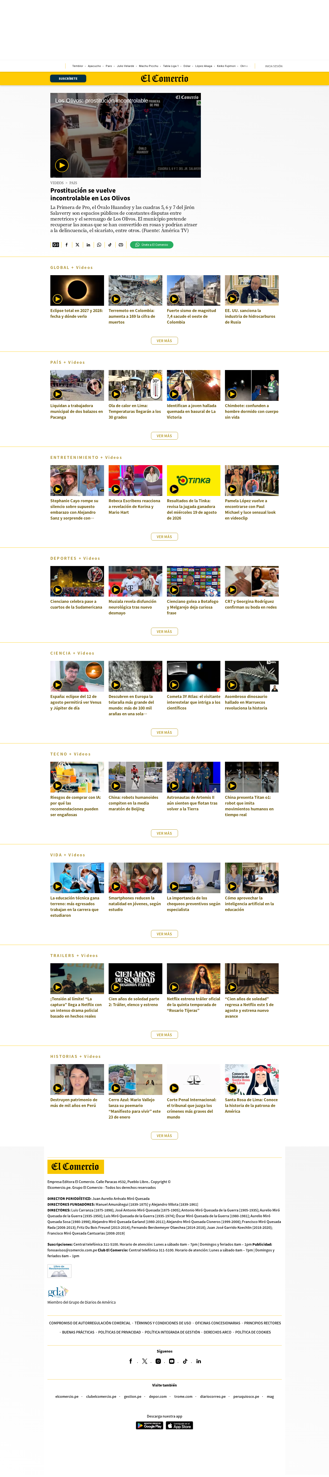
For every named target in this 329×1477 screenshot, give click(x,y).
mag (270, 1396)
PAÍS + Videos (68, 362)
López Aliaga (203, 66)
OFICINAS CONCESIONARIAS (217, 1323)
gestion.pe (132, 1396)
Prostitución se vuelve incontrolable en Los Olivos (90, 194)
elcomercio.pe (67, 1396)
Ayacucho (94, 66)
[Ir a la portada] (75, 1167)
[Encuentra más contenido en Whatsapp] (99, 245)
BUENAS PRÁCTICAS (78, 1332)
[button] (62, 165)
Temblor (77, 66)
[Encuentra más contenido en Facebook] (66, 245)
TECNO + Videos (70, 754)
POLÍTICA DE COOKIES (253, 1332)
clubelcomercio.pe (101, 1396)
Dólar (187, 66)
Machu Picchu (148, 66)
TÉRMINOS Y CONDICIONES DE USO (163, 1323)
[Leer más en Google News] (55, 245)
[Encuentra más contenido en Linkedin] (88, 245)
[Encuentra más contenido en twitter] (77, 245)
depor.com (158, 1396)
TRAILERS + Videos (74, 955)
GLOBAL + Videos (71, 267)
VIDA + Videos (68, 855)
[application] (125, 135)
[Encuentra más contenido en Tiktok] (110, 245)
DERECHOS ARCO (217, 1332)
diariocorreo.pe (213, 1396)
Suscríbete (68, 78)
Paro (109, 66)
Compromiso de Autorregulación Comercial (90, 1323)
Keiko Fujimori (226, 66)
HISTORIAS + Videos (75, 1056)
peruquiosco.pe (246, 1396)
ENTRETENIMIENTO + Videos (86, 457)
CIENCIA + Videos (72, 653)
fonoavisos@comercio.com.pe (72, 1250)
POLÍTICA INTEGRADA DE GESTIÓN (172, 1332)
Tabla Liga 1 (171, 66)
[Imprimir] (120, 245)
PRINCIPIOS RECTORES (262, 1323)
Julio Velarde (125, 66)
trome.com (183, 1396)
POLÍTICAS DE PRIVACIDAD (119, 1332)
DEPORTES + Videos (75, 558)
